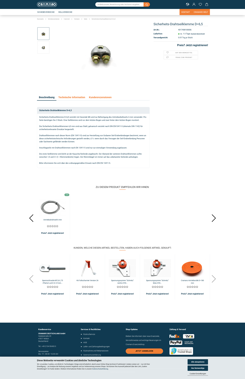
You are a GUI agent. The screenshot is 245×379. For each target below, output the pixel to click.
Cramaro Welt (201, 12)
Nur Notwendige (197, 368)
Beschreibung (46, 97)
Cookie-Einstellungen (198, 374)
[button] (187, 4)
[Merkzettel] (200, 4)
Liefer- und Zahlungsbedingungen (96, 347)
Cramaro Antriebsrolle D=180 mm (192, 281)
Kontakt (185, 12)
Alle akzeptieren (197, 362)
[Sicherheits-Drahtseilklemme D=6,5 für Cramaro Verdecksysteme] (100, 54)
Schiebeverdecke (46, 12)
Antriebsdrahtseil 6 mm (52, 220)
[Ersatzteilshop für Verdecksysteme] (48, 4)
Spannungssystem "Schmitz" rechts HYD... (122, 281)
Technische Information (71, 97)
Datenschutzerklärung (100, 369)
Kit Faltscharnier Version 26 (87, 280)
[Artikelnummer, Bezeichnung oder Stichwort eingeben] (147, 4)
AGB (85, 342)
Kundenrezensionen (100, 97)
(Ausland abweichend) (198, 34)
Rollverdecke (65, 12)
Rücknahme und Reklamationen (95, 351)
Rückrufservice (89, 334)
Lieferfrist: (158, 34)
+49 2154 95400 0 (49, 346)
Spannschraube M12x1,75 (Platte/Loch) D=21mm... (52, 281)
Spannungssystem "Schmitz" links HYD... (157, 281)
